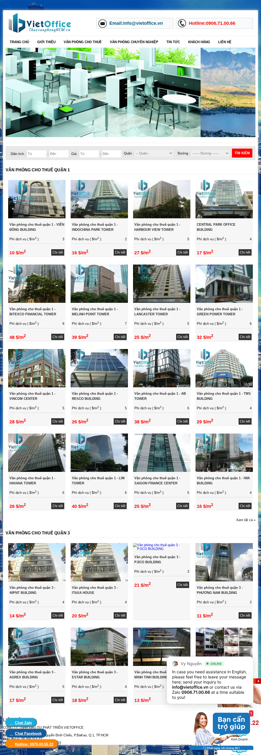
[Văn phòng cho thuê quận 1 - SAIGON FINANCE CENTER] (161, 471)
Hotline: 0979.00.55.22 (34, 744)
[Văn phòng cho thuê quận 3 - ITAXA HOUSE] (99, 580)
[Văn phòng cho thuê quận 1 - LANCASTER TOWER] (161, 302)
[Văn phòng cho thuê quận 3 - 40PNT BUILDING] (37, 580)
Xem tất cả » (245, 520)
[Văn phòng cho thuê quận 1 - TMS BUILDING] (224, 386)
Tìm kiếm (242, 153)
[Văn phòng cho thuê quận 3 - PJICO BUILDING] (161, 549)
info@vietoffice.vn (190, 687)
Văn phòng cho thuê (83, 42)
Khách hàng (199, 42)
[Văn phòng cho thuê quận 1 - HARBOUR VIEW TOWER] (161, 217)
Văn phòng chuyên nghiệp (134, 42)
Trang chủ (19, 42)
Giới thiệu (46, 42)
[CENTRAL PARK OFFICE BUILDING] (224, 217)
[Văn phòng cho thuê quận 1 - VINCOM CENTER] (37, 386)
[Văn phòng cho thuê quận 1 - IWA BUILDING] (224, 471)
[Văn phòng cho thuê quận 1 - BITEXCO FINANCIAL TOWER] (37, 302)
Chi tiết (58, 252)
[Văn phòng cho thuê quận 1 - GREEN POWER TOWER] (224, 302)
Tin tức (173, 42)
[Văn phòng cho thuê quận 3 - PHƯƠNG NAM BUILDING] (224, 580)
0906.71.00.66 (195, 692)
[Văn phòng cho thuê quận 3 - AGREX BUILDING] (37, 665)
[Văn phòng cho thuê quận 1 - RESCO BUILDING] (99, 386)
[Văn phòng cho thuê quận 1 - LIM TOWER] (99, 471)
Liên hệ (224, 42)
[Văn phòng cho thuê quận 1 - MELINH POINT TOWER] (99, 302)
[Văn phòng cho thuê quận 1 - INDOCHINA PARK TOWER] (99, 217)
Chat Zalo (23, 723)
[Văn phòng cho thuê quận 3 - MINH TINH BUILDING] (161, 665)
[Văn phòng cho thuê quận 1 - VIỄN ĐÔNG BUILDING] (37, 217)
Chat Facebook (28, 733)
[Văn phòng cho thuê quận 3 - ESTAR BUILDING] (99, 665)
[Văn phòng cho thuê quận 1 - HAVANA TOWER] (37, 471)
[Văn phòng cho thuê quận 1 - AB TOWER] (161, 386)
